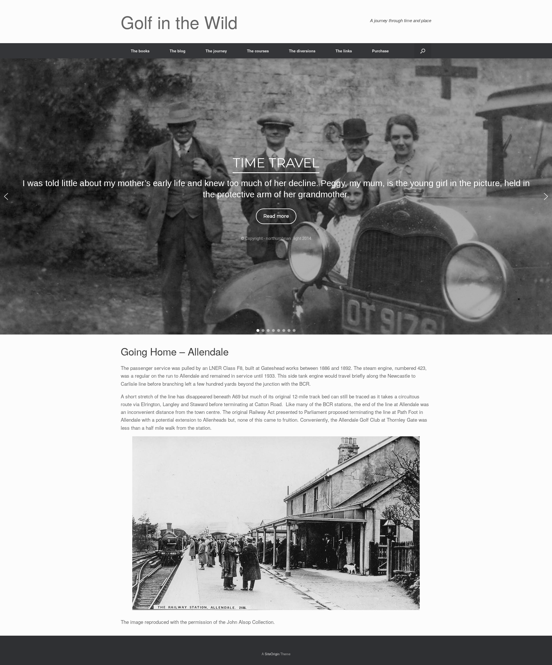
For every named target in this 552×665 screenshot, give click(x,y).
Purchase (380, 50)
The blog (177, 50)
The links (344, 50)
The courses (258, 50)
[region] (276, 196)
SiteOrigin (272, 653)
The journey (216, 50)
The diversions (302, 50)
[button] (422, 50)
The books (140, 50)
